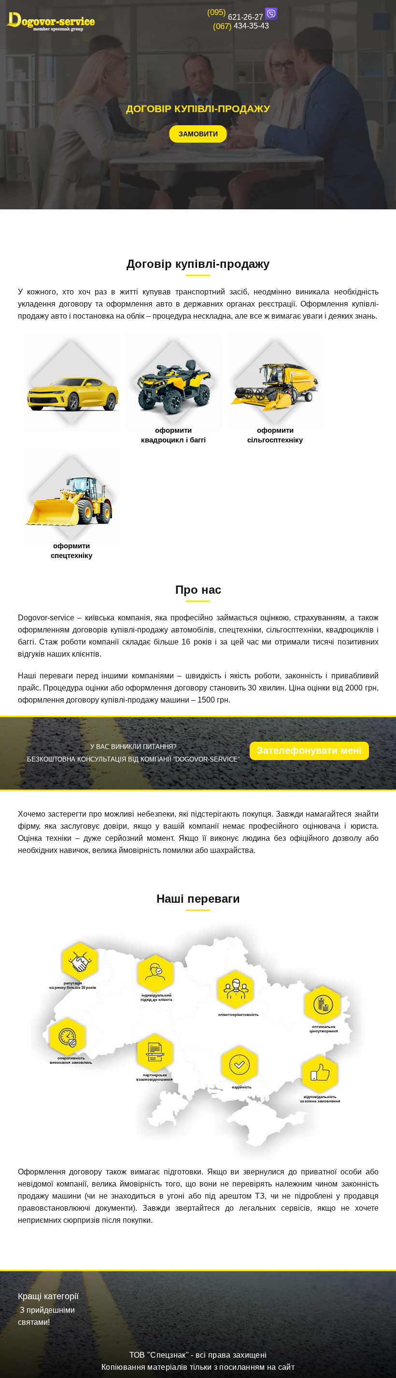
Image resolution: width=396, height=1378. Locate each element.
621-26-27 (235, 17)
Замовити (198, 134)
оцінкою (274, 618)
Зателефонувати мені (309, 750)
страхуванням (319, 618)
